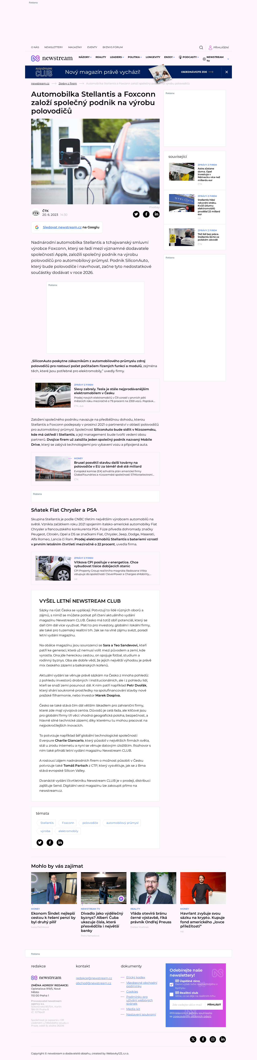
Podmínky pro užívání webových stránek (139, 1000)
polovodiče (90, 823)
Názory (84, 57)
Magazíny (75, 47)
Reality (101, 57)
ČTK (45, 211)
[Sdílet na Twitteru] (136, 214)
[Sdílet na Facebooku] (146, 214)
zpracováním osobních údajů (192, 1016)
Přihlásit (214, 1004)
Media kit (133, 1009)
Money (78, 458)
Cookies (132, 991)
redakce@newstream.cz (94, 978)
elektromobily (68, 831)
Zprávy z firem (68, 83)
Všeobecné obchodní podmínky (141, 984)
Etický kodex (135, 977)
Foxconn (68, 823)
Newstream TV (215, 59)
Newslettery (53, 47)
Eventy (92, 47)
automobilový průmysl (122, 823)
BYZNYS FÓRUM (113, 47)
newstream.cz (40, 83)
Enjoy (168, 57)
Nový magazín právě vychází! (102, 72)
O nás (35, 47)
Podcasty (190, 57)
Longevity (153, 57)
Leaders (116, 57)
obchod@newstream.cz (93, 983)
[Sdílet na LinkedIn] (156, 214)
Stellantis (47, 823)
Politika (134, 57)
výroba (45, 831)
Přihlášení (221, 47)
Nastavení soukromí (141, 1014)
